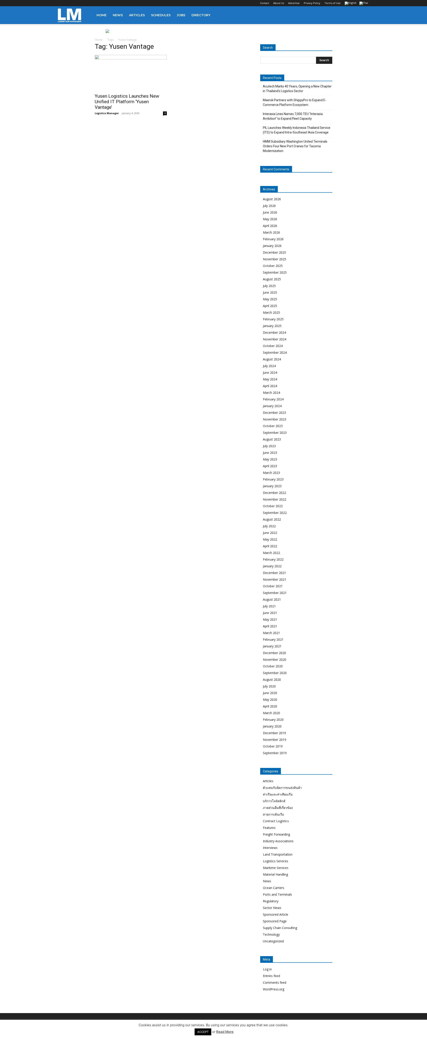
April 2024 (270, 386)
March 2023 (271, 473)
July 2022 (269, 526)
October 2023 (273, 426)
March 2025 (271, 312)
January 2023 (272, 486)
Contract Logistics (276, 821)
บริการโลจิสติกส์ (274, 801)
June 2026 (270, 212)
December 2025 (274, 252)
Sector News (272, 908)
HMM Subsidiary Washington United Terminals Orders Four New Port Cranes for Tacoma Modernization (295, 146)
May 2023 (270, 459)
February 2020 (273, 719)
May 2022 (270, 539)
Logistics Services (275, 861)
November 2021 (274, 579)
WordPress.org (273, 989)
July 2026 (269, 206)
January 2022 (272, 566)
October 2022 (273, 506)
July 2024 (269, 366)
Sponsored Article (275, 914)
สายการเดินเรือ (273, 814)
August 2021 (272, 599)
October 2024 (273, 346)
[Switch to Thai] (364, 3)
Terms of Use (332, 3)
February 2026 (273, 239)
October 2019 (273, 746)
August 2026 (272, 199)
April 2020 (270, 706)
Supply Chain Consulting (280, 928)
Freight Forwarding (276, 834)
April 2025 (270, 306)
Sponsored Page (275, 921)
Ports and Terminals (277, 894)
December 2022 (274, 493)
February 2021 (273, 639)
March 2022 (271, 553)
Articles (137, 15)
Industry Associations (278, 841)
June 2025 (270, 292)
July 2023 (269, 446)
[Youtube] (90, 3)
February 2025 (273, 319)
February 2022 (273, 559)
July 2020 (269, 686)
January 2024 (272, 406)
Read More (225, 1032)
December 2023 (274, 412)
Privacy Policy (312, 3)
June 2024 (270, 372)
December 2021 (274, 573)
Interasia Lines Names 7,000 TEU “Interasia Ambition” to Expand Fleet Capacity (293, 116)
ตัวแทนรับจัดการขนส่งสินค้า (282, 788)
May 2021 (270, 619)
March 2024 (271, 392)
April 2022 (270, 546)
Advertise (294, 3)
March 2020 (271, 713)
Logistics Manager (107, 113)
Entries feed (271, 976)
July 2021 (269, 606)
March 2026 (271, 232)
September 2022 (275, 513)
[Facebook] (61, 3)
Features (269, 828)
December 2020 (274, 653)
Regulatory (270, 901)
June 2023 (270, 452)
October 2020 (273, 666)
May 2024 (270, 379)
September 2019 (275, 753)
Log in (267, 969)
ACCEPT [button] (203, 1032)
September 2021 (275, 593)
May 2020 (270, 699)
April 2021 (270, 626)
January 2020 (272, 726)
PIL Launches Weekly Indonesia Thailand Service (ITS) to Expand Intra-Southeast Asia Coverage (296, 130)
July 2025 (269, 286)
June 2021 (270, 613)
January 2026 (272, 246)
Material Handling (275, 874)
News (118, 15)
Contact (264, 3)
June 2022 (270, 533)
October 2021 (273, 586)
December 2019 (274, 733)
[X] (83, 3)
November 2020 (274, 659)
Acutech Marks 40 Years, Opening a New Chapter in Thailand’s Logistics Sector (297, 89)
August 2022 (272, 519)
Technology (271, 934)
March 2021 (271, 633)
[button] (364, 15)
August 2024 (272, 359)
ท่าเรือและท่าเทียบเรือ (277, 794)
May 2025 (270, 299)
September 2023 (275, 432)
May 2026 (270, 219)
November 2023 (274, 419)
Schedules (161, 15)
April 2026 (270, 226)
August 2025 (272, 279)
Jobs (181, 15)
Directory (200, 15)
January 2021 (272, 646)
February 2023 (273, 479)
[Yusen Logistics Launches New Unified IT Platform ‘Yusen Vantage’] (131, 73)
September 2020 (275, 673)
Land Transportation (277, 854)
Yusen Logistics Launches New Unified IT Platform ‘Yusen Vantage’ (127, 101)
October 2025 (273, 266)
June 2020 (270, 693)
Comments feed (274, 982)
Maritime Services (275, 868)
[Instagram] (68, 3)
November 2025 (274, 259)
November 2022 (274, 499)
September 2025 (275, 272)
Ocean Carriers (273, 888)
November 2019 (274, 739)
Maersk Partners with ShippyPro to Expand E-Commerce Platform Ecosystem (294, 102)
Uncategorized (273, 941)
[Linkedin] (76, 3)
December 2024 (274, 332)
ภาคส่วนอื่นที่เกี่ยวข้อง (278, 808)
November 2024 (274, 339)
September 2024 (275, 352)
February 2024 (273, 399)
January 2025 (272, 326)
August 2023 (272, 439)
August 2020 (272, 679)
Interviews (270, 848)
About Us (278, 3)
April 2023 (270, 466)
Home (102, 15)
